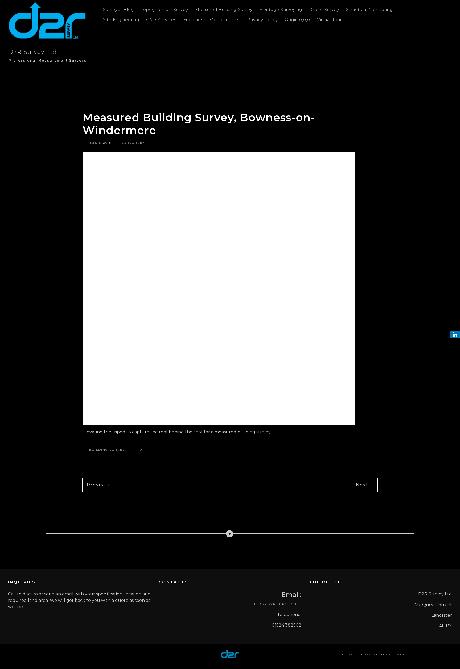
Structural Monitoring (369, 9)
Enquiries (193, 19)
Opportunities (225, 19)
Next (362, 484)
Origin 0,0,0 (297, 19)
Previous (98, 484)
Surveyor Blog (118, 9)
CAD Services (161, 19)
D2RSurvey (133, 142)
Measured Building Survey (224, 9)
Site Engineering (121, 19)
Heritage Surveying (281, 9)
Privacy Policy (262, 19)
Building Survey (107, 450)
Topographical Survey (164, 9)
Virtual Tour (329, 19)
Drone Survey (324, 9)
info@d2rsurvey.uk (277, 604)
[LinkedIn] (455, 334)
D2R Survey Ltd (32, 51)
